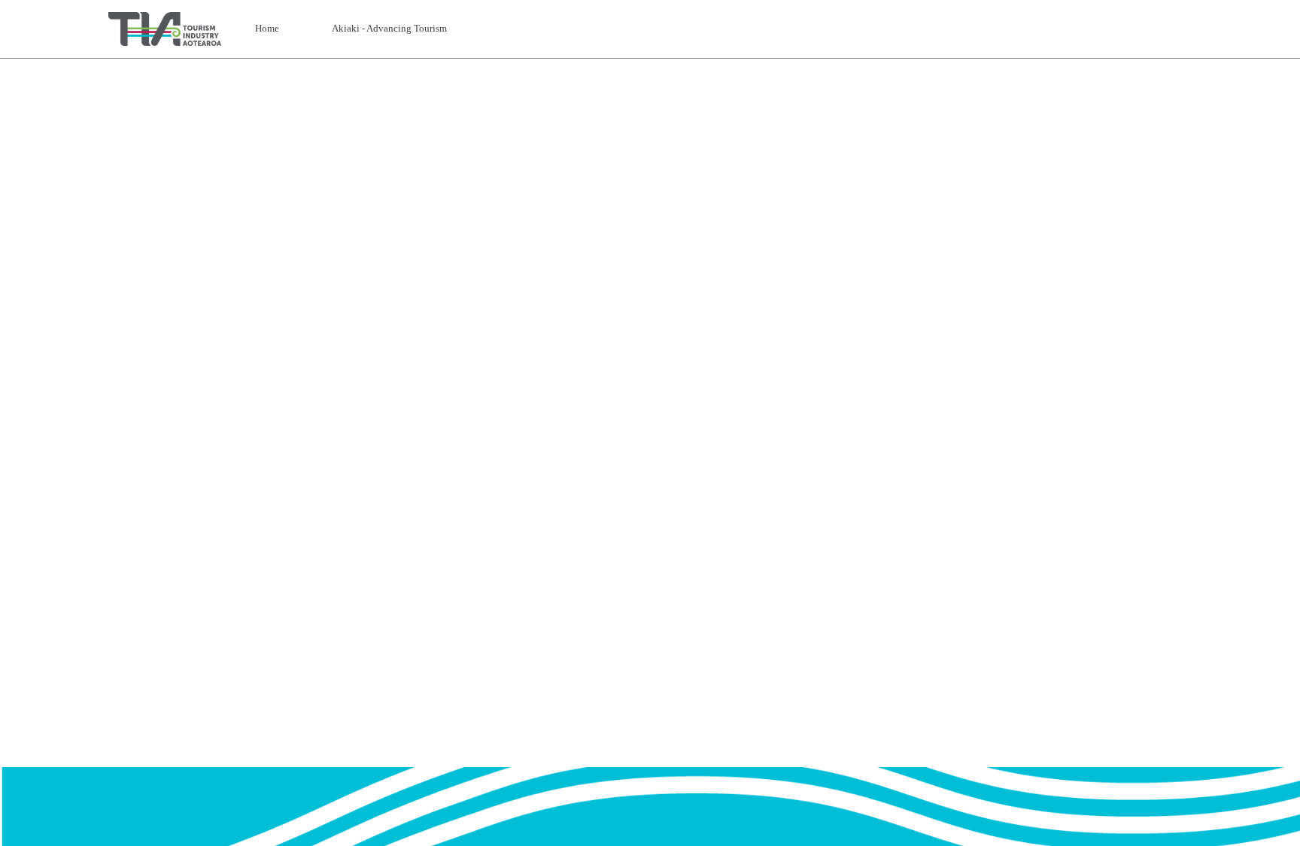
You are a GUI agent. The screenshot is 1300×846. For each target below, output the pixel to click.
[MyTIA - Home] (164, 29)
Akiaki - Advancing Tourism (389, 28)
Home (267, 28)
